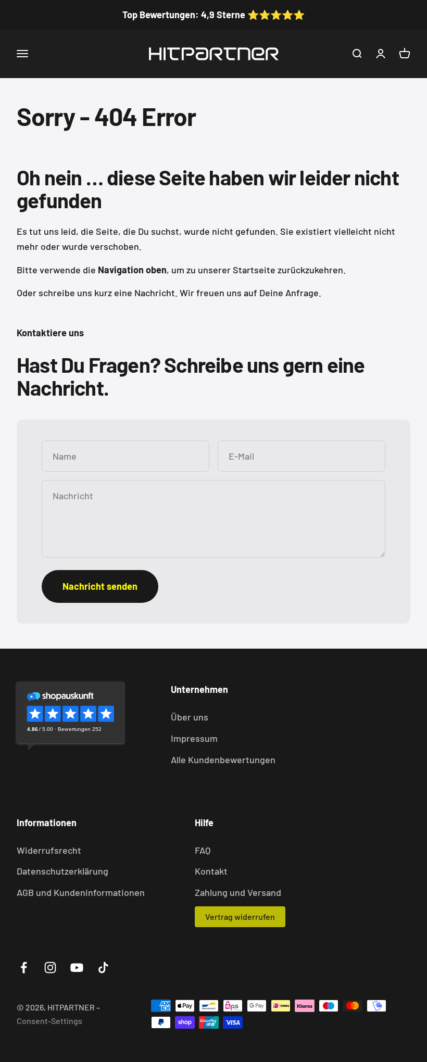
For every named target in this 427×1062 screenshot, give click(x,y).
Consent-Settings (49, 1021)
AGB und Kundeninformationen (81, 892)
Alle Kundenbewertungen (223, 759)
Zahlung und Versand (238, 892)
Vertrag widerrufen (240, 916)
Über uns (189, 717)
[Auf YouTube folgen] (77, 967)
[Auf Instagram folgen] (50, 967)
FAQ (202, 850)
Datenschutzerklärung (62, 871)
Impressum (194, 738)
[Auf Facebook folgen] (24, 967)
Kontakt (211, 871)
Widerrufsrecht (49, 850)
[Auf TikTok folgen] (103, 967)
